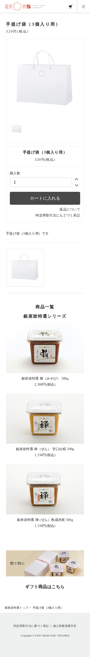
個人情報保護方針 (65, 626)
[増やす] (76, 179)
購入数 (15, 173)
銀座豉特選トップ (16, 607)
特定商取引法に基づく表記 (31, 626)
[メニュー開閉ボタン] (83, 6)
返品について (70, 209)
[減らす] (76, 184)
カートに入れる (45, 198)
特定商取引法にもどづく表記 (58, 215)
